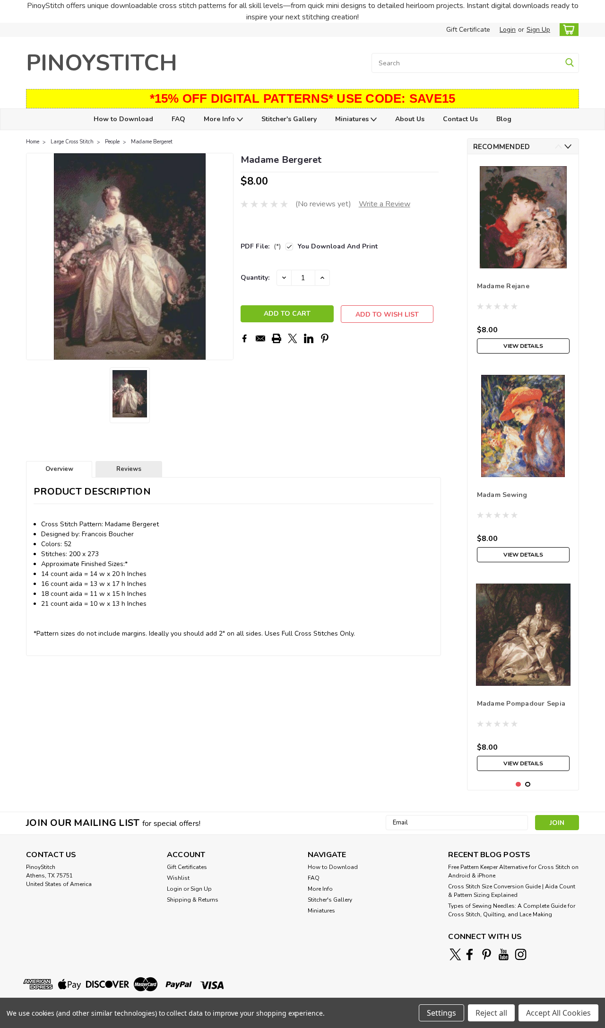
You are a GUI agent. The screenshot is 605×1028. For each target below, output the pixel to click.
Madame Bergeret (152, 141)
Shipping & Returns (192, 900)
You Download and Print (338, 246)
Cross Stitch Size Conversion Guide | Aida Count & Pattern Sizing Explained (511, 891)
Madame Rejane (503, 286)
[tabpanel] (523, 260)
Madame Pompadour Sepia (521, 703)
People (112, 141)
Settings (441, 1013)
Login (508, 29)
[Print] (276, 338)
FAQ (178, 119)
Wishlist (178, 878)
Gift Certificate (468, 29)
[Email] (260, 338)
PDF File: (261, 246)
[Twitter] (292, 338)
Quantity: (255, 277)
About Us (409, 119)
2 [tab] (527, 784)
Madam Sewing (502, 494)
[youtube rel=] (504, 954)
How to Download (123, 119)
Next (225, 256)
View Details (523, 346)
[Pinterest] (324, 338)
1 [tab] (518, 784)
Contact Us (460, 119)
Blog (503, 119)
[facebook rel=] (469, 954)
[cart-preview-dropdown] (567, 29)
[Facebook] (244, 338)
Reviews (128, 469)
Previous (34, 256)
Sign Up (538, 29)
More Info (220, 119)
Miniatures (353, 119)
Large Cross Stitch (72, 141)
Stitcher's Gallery (289, 119)
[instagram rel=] (521, 954)
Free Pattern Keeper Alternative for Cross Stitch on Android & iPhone (513, 871)
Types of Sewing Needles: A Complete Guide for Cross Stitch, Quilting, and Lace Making (511, 910)
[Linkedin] (308, 338)
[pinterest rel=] (487, 954)
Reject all (491, 1013)
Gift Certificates (187, 867)
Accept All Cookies (558, 1013)
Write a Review (384, 204)
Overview (59, 469)
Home (32, 141)
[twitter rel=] (455, 954)
